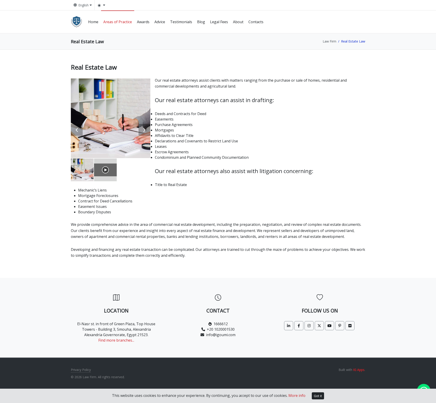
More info (296, 395)
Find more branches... (116, 340)
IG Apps (358, 370)
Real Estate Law (94, 67)
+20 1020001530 (221, 329)
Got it (318, 396)
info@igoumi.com (220, 334)
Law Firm (329, 41)
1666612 (220, 323)
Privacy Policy (81, 370)
